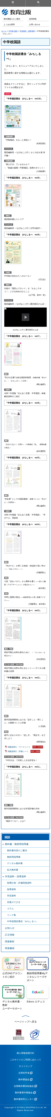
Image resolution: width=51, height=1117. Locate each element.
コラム (10, 908)
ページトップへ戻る (25, 1021)
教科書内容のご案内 (17, 850)
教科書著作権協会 (24, 1092)
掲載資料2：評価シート (24, 751)
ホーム (3, 31)
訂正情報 (9, 934)
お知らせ (9, 928)
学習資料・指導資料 (27, 31)
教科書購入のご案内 (12, 19)
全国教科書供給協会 (24, 1086)
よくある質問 (9, 25)
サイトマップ (25, 1066)
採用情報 (32, 19)
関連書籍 (9, 948)
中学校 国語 (13, 31)
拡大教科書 (12, 870)
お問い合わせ (34, 25)
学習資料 (11, 896)
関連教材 (9, 941)
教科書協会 (23, 1079)
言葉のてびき (13, 902)
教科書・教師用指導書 (17, 844)
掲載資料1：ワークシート (25, 747)
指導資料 (11, 889)
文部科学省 (23, 1073)
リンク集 (11, 915)
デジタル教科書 (15, 863)
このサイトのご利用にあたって (25, 1059)
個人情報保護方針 (25, 1053)
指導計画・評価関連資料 (19, 883)
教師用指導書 (13, 857)
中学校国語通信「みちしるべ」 (22, 921)
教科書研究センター (24, 1099)
